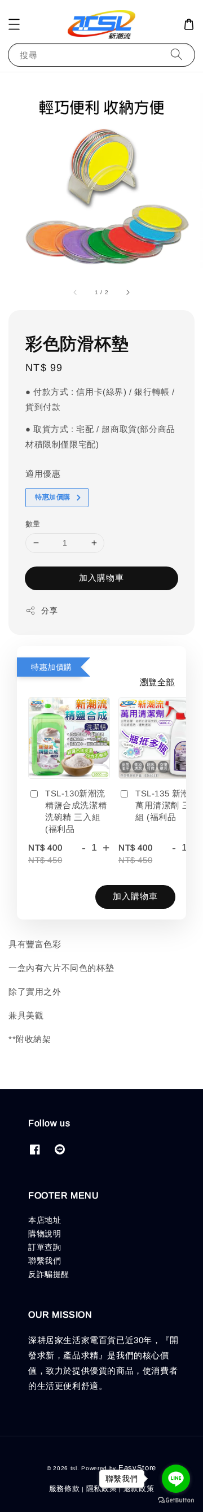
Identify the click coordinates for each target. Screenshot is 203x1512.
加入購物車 (101, 577)
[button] (14, 24)
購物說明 (44, 1233)
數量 (33, 524)
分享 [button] (49, 610)
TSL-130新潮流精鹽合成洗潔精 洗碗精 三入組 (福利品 (76, 811)
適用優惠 (42, 473)
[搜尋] (176, 54)
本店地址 (44, 1220)
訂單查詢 (44, 1247)
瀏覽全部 (157, 682)
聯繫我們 (44, 1260)
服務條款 (64, 1488)
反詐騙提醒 (48, 1274)
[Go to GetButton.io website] (176, 1500)
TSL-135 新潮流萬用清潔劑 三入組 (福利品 (167, 805)
